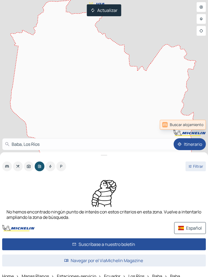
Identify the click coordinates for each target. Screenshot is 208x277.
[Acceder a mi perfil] (201, 7)
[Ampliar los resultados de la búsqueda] (104, 155)
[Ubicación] (201, 31)
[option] (7, 166)
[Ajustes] (201, 19)
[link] (183, 125)
